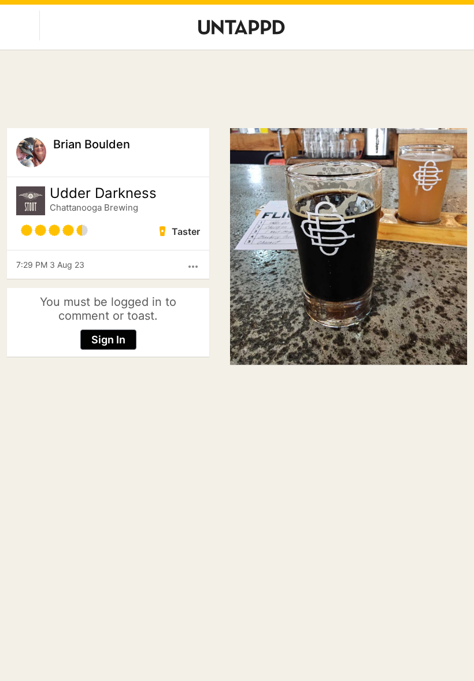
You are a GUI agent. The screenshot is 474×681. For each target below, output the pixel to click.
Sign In (108, 340)
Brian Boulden (91, 144)
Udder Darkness (103, 193)
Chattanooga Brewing (94, 207)
